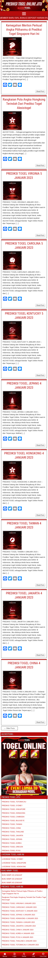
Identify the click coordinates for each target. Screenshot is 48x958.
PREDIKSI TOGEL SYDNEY (12, 805)
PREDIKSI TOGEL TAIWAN (12, 824)
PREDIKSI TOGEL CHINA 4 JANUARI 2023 (17, 930)
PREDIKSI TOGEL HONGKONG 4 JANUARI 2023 (20, 918)
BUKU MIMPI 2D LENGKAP (12, 875)
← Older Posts (9, 728)
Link (33, 956)
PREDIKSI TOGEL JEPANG (12, 839)
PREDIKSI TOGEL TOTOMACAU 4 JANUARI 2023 (20, 945)
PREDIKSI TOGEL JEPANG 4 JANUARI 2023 (18, 915)
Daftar (24, 956)
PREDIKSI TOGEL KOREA (12, 843)
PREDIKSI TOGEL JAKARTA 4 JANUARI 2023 (19, 926)
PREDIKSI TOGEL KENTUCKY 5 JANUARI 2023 (19, 911)
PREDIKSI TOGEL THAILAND (13, 832)
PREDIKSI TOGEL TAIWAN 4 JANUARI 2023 (18, 922)
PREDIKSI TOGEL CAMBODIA (13, 817)
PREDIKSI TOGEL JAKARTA (12, 836)
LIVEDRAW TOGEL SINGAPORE (14, 863)
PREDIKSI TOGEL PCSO (11, 851)
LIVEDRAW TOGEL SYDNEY (12, 859)
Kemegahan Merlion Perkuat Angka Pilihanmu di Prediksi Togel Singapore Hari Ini (24, 30)
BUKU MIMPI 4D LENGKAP (12, 883)
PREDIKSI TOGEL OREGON (12, 847)
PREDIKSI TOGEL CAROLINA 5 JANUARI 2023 (19, 907)
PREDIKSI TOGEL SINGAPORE (13, 809)
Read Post (40, 91)
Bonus (5, 956)
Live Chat (43, 956)
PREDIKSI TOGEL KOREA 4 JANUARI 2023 (18, 933)
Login (14, 956)
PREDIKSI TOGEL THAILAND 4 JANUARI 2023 (19, 941)
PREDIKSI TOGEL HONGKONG (13, 813)
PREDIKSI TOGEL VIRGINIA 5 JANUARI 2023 (19, 903)
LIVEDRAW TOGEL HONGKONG (14, 867)
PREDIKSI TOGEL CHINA (11, 828)
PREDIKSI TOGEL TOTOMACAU (14, 802)
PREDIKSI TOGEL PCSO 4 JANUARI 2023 (17, 937)
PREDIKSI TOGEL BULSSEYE (13, 821)
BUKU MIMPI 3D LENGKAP (12, 879)
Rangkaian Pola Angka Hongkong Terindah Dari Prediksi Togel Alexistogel (24, 104)
